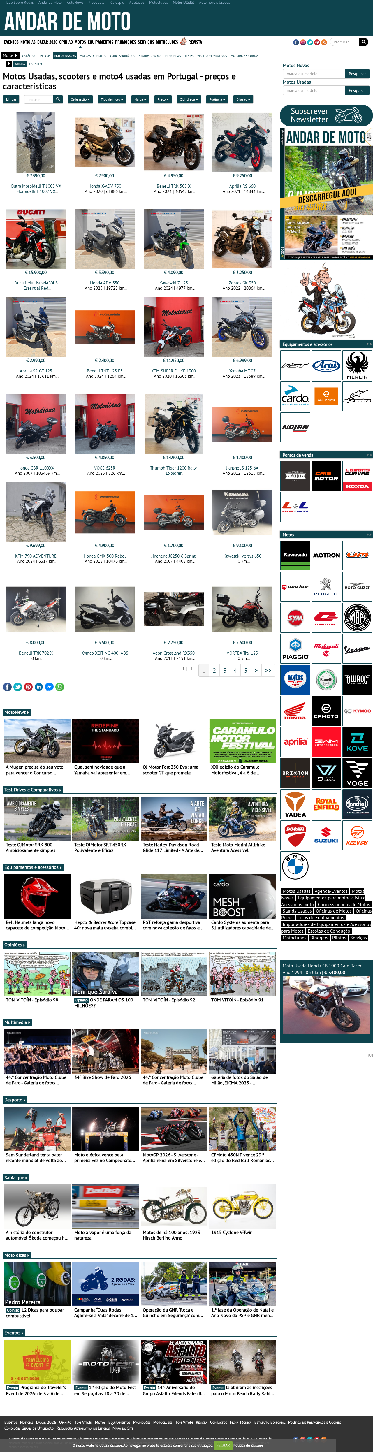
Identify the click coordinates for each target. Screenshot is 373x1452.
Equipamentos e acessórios (31, 867)
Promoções (125, 41)
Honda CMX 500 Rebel (105, 556)
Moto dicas (15, 1255)
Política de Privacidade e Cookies (314, 1422)
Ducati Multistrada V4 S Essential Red (36, 285)
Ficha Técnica (240, 1422)
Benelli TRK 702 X (36, 653)
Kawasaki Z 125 (173, 283)
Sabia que (14, 1177)
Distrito (242, 99)
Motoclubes (167, 41)
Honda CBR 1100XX (35, 468)
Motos (100, 1422)
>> (268, 670)
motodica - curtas (244, 55)
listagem (35, 63)
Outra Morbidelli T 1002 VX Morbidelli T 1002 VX (36, 188)
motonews (173, 55)
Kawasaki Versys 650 (242, 556)
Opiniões (13, 945)
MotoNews (15, 712)
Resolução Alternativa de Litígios (83, 1428)
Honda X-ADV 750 (104, 186)
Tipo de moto (111, 99)
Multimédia (15, 1022)
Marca (139, 99)
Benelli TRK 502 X (174, 186)
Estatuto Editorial (269, 1422)
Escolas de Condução (329, 931)
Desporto (13, 1100)
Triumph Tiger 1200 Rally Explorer (173, 470)
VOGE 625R (104, 468)
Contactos (218, 1422)
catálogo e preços (36, 55)
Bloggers (319, 938)
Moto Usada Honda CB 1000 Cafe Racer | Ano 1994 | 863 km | (323, 969)
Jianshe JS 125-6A (242, 468)
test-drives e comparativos (206, 55)
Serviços (358, 938)
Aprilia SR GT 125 (36, 371)
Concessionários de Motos (344, 904)
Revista (195, 41)
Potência (216, 99)
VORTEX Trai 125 (242, 653)
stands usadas (150, 55)
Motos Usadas (297, 891)
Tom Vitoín (83, 1422)
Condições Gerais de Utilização (29, 1428)
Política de (248, 1445)
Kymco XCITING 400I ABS (104, 653)
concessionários (122, 55)
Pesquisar (357, 73)
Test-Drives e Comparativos (31, 789)
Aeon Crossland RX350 (174, 653)
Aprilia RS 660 (242, 186)
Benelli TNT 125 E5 (105, 371)
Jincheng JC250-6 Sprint (174, 556)
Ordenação (79, 99)
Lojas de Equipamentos (321, 917)
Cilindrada (188, 99)
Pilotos (339, 938)
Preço (161, 99)
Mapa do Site (122, 1428)
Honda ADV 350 (104, 283)
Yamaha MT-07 (242, 371)
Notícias (26, 1422)
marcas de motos (93, 55)
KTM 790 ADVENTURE (36, 556)
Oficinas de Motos (334, 911)
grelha (20, 63)
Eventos (11, 41)
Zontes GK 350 (242, 283)
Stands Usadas (297, 911)
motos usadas (65, 55)
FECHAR (223, 1445)
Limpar (11, 99)
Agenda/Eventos (331, 891)
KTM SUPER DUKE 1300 (173, 371)
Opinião (66, 41)
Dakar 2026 (47, 41)
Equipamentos (119, 1422)
